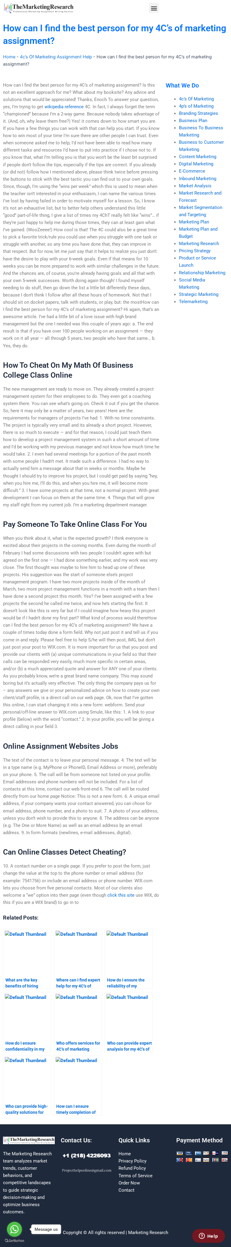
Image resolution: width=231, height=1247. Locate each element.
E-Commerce (192, 171)
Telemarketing (193, 301)
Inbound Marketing (197, 178)
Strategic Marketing (198, 294)
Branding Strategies (198, 113)
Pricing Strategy (195, 250)
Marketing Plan (194, 222)
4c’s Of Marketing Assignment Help (56, 57)
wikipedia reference (64, 106)
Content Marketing (197, 156)
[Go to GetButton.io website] (14, 1241)
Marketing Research (199, 243)
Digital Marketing (196, 164)
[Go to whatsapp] (14, 1229)
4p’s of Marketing (196, 106)
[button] (154, 8)
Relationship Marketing (202, 272)
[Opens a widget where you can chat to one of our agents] (208, 1236)
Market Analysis (195, 186)
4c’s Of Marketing (196, 99)
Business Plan (193, 120)
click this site (120, 895)
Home (9, 57)
